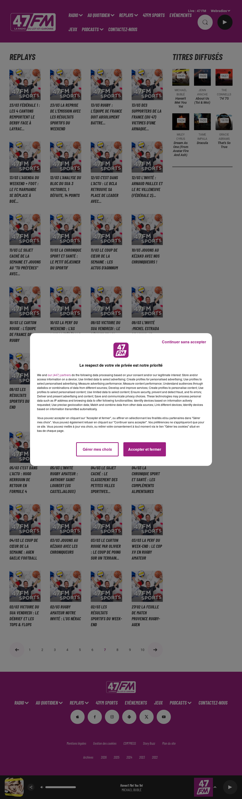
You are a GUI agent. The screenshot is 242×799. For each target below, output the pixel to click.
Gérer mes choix (97, 449)
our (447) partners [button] (59, 375)
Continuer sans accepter (184, 341)
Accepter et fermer (144, 449)
